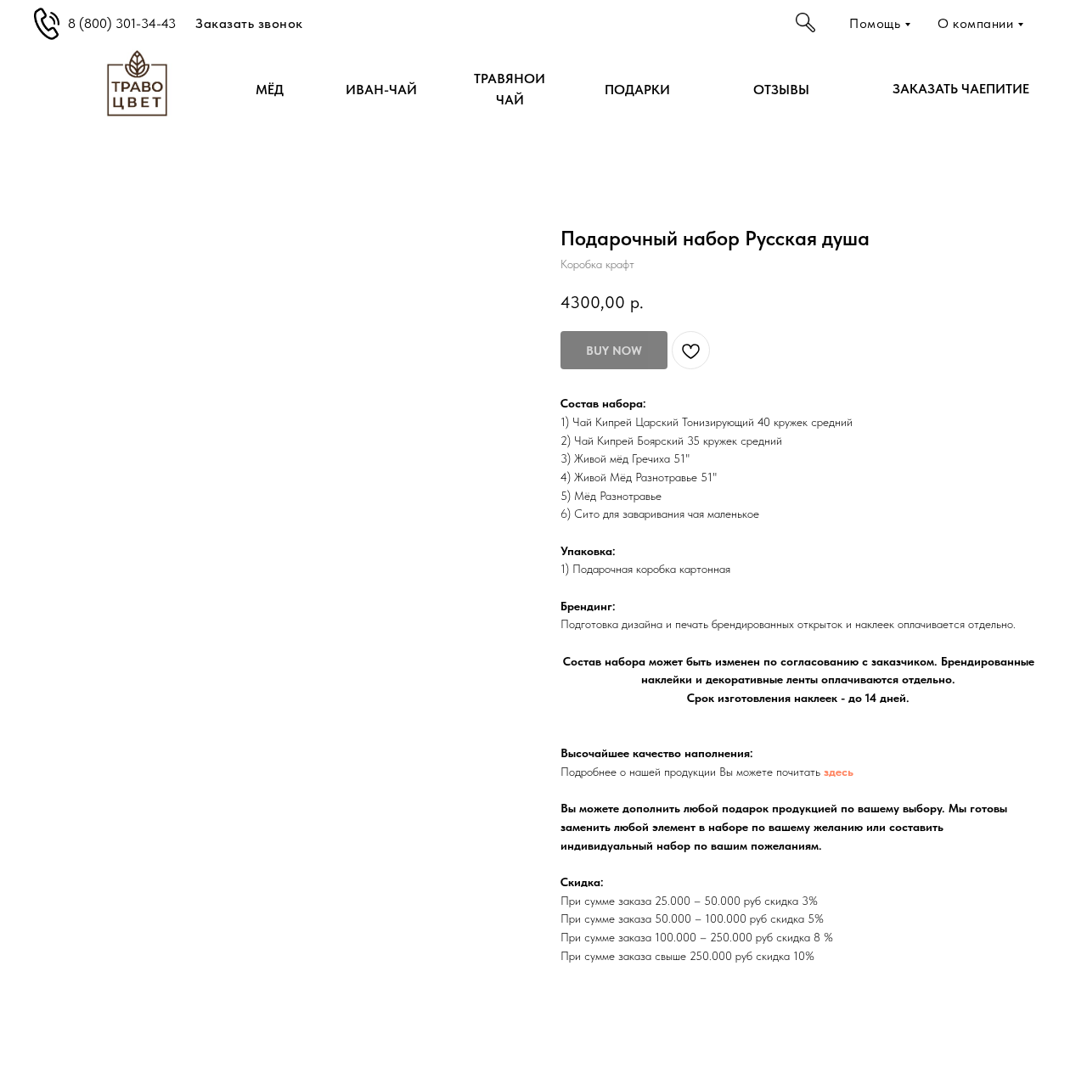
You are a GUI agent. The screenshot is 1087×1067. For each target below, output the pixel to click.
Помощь (874, 23)
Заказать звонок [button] (249, 23)
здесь (838, 771)
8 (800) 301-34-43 (122, 23)
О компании (975, 23)
